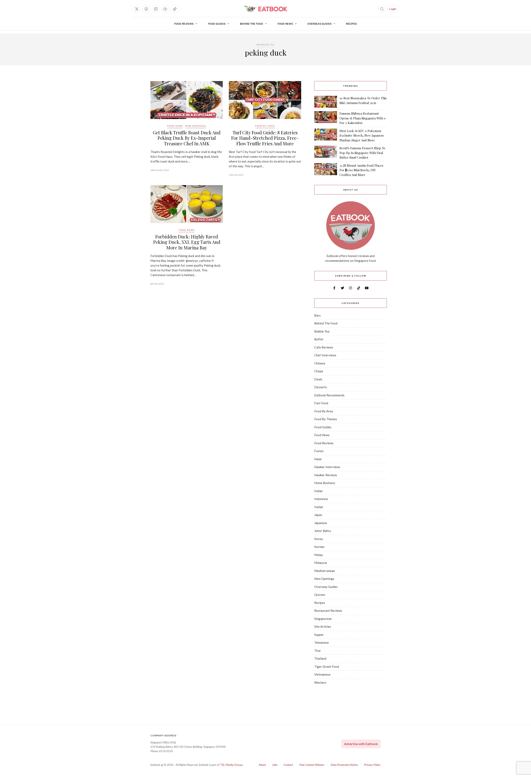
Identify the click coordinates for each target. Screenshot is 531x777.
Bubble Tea (321, 331)
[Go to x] (137, 9)
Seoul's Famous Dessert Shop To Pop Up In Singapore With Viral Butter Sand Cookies (362, 152)
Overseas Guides (319, 23)
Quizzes (319, 594)
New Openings (195, 126)
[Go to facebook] (146, 9)
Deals (318, 379)
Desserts (320, 387)
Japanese (320, 523)
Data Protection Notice (344, 764)
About (262, 764)
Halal (318, 459)
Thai (317, 650)
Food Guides (216, 23)
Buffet (318, 339)
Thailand (320, 658)
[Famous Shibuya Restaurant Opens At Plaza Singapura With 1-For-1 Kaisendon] (325, 118)
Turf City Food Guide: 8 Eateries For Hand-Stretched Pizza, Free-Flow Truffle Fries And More (265, 138)
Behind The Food (251, 23)
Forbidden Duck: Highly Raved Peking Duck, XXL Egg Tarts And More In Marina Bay (186, 242)
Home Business (324, 483)
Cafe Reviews (323, 347)
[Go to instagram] (156, 9)
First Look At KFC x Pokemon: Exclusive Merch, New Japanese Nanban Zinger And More (362, 135)
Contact (288, 764)
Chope (318, 371)
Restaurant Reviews (328, 610)
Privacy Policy (372, 764)
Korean (319, 547)
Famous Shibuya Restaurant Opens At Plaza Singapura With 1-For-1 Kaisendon (363, 118)
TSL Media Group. (231, 764)
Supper (319, 634)
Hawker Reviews (325, 475)
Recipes (351, 23)
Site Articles (322, 626)
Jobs (274, 764)
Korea (318, 539)
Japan (318, 515)
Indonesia (321, 499)
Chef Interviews (325, 355)
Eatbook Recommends (329, 395)
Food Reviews (184, 23)
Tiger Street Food (326, 666)
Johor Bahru (322, 531)
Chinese (319, 363)
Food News (285, 23)
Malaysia (320, 563)
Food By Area (265, 126)
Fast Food (321, 403)
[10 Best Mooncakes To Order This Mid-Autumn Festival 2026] (325, 102)
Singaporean (323, 618)
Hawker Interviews (327, 467)
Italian (318, 507)
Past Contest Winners (311, 764)
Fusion (319, 451)
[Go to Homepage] (265, 9)
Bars (317, 315)
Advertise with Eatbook (361, 744)
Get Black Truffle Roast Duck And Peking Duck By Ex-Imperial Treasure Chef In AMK (186, 138)
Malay (318, 555)
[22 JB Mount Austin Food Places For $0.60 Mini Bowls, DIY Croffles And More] (325, 170)
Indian (318, 491)
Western (320, 682)
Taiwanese (321, 642)
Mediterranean (324, 571)
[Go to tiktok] (175, 9)
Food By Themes (325, 419)
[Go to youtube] (165, 9)
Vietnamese (322, 674)
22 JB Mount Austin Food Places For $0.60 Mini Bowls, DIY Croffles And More (361, 170)
